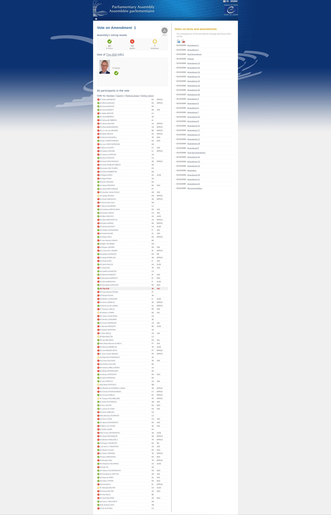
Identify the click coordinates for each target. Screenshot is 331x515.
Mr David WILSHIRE (107, 498)
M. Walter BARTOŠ (106, 113)
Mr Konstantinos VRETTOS (109, 474)
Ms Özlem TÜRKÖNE (107, 453)
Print (164, 35)
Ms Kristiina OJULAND (108, 364)
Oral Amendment (194, 54)
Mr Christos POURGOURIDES (110, 392)
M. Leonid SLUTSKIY (107, 409)
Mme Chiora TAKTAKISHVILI (110, 433)
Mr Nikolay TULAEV (107, 450)
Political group (132, 95)
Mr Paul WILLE (105, 495)
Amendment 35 (193, 90)
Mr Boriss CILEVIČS (107, 148)
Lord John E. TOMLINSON (109, 446)
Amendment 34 (193, 68)
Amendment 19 (193, 166)
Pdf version (183, 41)
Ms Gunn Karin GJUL (107, 203)
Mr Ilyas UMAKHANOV (108, 457)
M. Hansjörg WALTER (107, 488)
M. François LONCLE (107, 309)
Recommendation (194, 188)
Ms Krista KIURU (106, 261)
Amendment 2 (193, 50)
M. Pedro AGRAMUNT (107, 99)
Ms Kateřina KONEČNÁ (108, 271)
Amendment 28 (193, 144)
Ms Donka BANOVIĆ (107, 106)
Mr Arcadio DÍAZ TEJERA (109, 168)
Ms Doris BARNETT (107, 110)
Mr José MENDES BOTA (108, 350)
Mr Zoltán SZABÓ (106, 429)
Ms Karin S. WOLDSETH (108, 501)
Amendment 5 (193, 103)
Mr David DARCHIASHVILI (109, 161)
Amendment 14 (193, 63)
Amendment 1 (193, 45)
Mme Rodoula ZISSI (107, 505)
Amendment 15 (193, 81)
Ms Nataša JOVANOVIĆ (108, 254)
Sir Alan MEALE (105, 333)
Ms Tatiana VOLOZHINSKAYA (110, 470)
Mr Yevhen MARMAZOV (108, 323)
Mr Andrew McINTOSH (108, 330)
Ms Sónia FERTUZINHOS (109, 189)
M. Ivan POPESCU (106, 381)
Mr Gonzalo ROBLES (107, 395)
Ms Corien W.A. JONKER (108, 251)
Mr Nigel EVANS (105, 179)
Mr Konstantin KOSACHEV (109, 285)
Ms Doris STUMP (106, 419)
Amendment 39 (193, 175)
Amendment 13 (193, 135)
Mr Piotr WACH (105, 484)
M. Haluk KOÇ (105, 268)
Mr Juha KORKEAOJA (107, 282)
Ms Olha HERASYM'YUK (108, 220)
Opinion (190, 59)
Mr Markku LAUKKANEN (108, 299)
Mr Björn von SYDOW (107, 426)
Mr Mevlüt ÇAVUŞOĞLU (108, 137)
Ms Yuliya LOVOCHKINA (108, 316)
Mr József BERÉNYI (107, 117)
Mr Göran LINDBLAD (107, 302)
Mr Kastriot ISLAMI (106, 233)
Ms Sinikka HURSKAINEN (109, 230)
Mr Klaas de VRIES (106, 477)
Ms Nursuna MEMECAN (108, 347)
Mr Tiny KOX (104, 289)
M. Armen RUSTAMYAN (108, 402)
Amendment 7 (193, 112)
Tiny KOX (111, 54)
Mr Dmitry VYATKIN (106, 481)
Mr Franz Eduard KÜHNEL (109, 292)
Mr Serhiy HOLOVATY (107, 227)
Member (110, 95)
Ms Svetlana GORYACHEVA (110, 209)
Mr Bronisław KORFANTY (109, 278)
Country (119, 95)
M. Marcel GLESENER (108, 206)
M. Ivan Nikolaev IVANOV (109, 240)
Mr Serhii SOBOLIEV (107, 412)
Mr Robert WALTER (107, 491)
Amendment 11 (193, 179)
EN (224, 1)
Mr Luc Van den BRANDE (109, 130)
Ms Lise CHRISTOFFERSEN (110, 144)
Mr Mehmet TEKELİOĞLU (109, 440)
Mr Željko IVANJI (105, 237)
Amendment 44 (193, 184)
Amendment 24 (193, 77)
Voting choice (147, 95)
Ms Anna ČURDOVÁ (107, 158)
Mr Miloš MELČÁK (106, 337)
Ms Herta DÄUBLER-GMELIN (110, 165)
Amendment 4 (193, 99)
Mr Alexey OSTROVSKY (108, 374)
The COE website (231, 9)
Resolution (192, 170)
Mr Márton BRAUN (106, 134)
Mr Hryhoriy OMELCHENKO (110, 368)
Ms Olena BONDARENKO (109, 127)
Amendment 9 (193, 148)
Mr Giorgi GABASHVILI (108, 199)
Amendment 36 (193, 94)
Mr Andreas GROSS (107, 213)
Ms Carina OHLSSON (107, 361)
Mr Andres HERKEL (107, 223)
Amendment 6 (193, 108)
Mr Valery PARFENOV (107, 378)
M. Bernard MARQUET (108, 326)
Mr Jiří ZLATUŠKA (106, 508)
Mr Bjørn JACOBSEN (107, 244)
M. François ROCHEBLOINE (110, 398)
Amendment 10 (193, 162)
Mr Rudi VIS (104, 467)
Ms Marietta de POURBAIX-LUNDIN (112, 388)
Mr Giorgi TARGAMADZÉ (108, 436)
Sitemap (95, 1)
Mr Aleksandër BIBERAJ (108, 120)
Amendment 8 (193, 121)
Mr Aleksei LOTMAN (107, 313)
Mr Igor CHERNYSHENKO (109, 141)
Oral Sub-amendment (196, 153)
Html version (178, 41)
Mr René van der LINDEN (109, 306)
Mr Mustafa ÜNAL (106, 460)
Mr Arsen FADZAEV (107, 182)
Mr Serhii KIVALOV (106, 264)
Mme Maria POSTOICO (108, 385)
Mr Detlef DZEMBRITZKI (108, 172)
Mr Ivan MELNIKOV (107, 340)
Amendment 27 (193, 139)
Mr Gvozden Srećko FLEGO (109, 192)
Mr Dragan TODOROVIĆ (108, 443)
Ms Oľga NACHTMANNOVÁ (110, 357)
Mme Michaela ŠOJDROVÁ (109, 416)
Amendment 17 (193, 130)
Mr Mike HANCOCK (107, 216)
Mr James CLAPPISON (108, 154)
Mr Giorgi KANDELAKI (108, 258)
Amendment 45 (193, 157)
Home (96, 19)
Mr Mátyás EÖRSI (106, 175)
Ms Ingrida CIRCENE (107, 151)
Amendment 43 (193, 117)
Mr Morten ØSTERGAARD (109, 371)
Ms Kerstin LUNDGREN (108, 319)
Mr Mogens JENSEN (107, 247)
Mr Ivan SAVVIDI (105, 405)
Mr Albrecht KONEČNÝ (108, 275)
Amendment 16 (193, 86)
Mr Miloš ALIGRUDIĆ (107, 103)
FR (227, 1)
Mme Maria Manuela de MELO (110, 343)
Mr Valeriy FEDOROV (107, 185)
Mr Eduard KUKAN (106, 295)
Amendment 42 (193, 126)
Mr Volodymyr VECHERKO (109, 464)
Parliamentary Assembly (124, 9)
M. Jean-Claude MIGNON (109, 354)
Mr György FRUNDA (107, 196)
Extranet (234, 1)
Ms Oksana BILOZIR (107, 123)
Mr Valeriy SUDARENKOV (109, 422)
